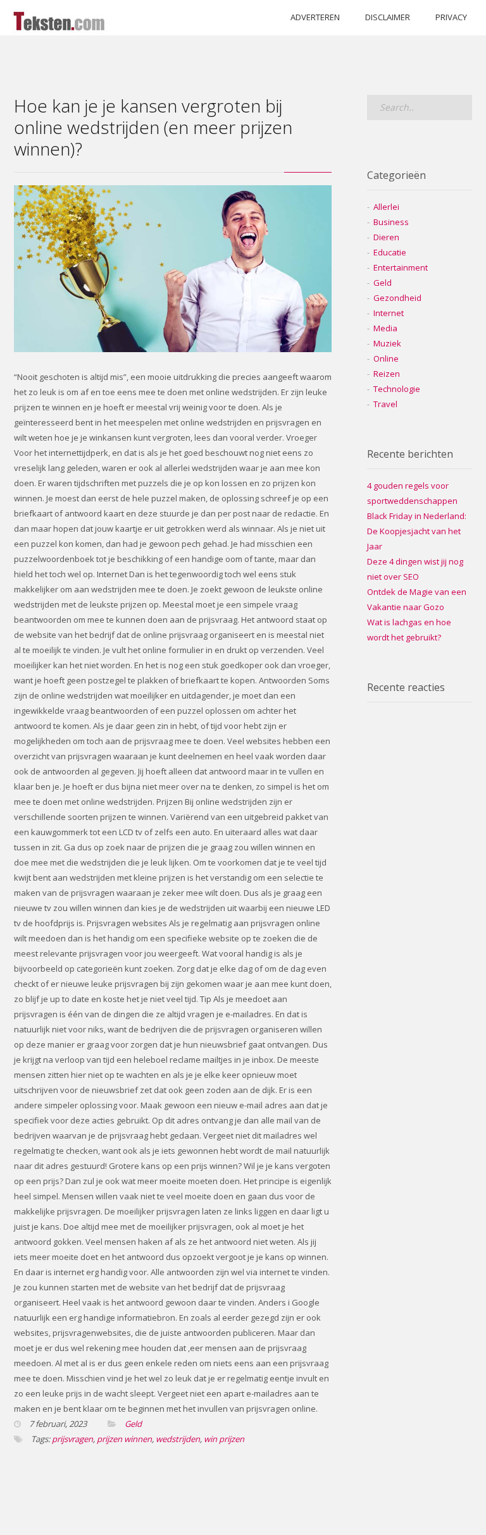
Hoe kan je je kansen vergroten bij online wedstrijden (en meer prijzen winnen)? (153, 127)
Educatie (389, 252)
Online (386, 358)
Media (385, 328)
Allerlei (386, 206)
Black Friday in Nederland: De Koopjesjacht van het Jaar (416, 531)
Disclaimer (387, 17)
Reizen (386, 373)
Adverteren (315, 17)
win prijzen (224, 1439)
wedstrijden (178, 1439)
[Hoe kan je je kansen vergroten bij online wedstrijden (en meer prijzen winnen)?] (173, 349)
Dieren (386, 237)
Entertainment (400, 267)
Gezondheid (397, 297)
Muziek (387, 343)
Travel (385, 404)
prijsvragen (72, 1439)
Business (391, 222)
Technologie (396, 388)
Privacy (451, 17)
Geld (133, 1423)
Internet (388, 313)
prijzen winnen (124, 1439)
